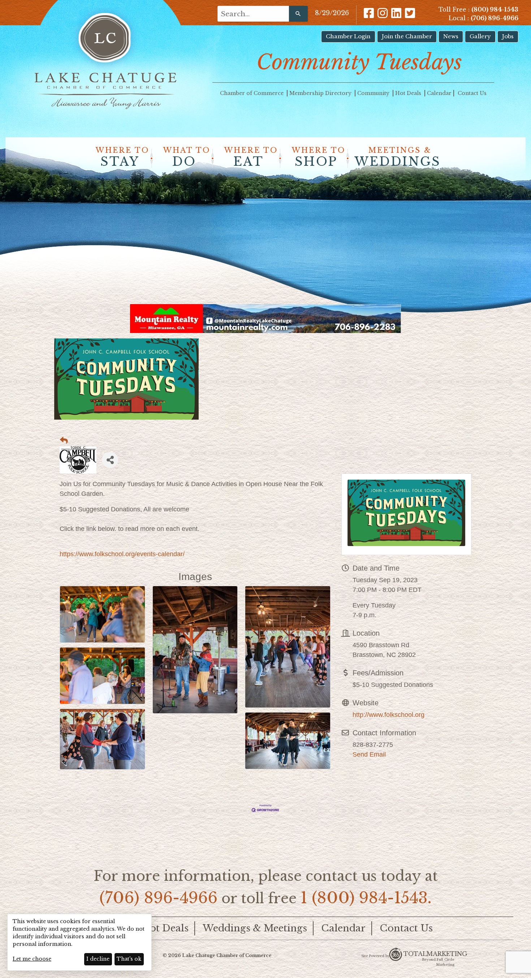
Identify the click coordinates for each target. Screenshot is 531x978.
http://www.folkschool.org (388, 714)
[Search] (298, 14)
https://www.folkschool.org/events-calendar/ (122, 554)
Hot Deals (409, 93)
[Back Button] (64, 440)
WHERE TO (122, 157)
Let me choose (32, 959)
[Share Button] (110, 460)
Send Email (369, 754)
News (450, 36)
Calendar (439, 93)
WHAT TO (186, 157)
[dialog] (79, 942)
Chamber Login (348, 36)
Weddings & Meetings (255, 928)
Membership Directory (321, 93)
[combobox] (253, 14)
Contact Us (472, 93)
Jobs (508, 36)
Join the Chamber (407, 36)
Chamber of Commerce (252, 93)
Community (374, 93)
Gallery (480, 36)
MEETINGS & (397, 157)
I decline (97, 959)
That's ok (129, 959)
